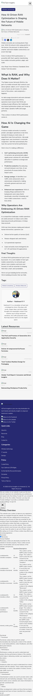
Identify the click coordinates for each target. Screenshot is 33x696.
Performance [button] (3, 648)
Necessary (5, 537)
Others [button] (2, 685)
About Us (3, 430)
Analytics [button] (2, 660)
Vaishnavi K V (6, 38)
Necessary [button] (3, 535)
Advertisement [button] (4, 672)
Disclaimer (4, 474)
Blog (2, 437)
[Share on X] (8, 40)
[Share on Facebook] (5, 40)
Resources (4, 433)
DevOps (3, 455)
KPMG (30, 346)
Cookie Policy (5, 464)
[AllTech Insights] (9, 417)
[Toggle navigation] (30, 3)
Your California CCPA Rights (8, 468)
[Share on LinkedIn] (11, 40)
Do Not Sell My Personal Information (11, 471)
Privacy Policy (5, 478)
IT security (4, 452)
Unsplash (27, 34)
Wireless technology (7, 449)
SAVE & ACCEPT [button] (5, 695)
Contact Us (4, 440)
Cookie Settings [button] (4, 502)
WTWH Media (28, 359)
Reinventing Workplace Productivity (14, 388)
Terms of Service (6, 481)
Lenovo (30, 385)
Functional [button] (3, 635)
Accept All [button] (13, 502)
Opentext (29, 333)
